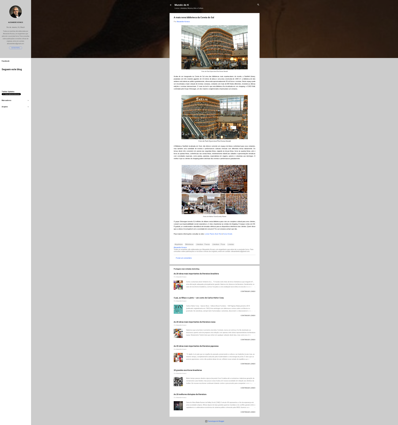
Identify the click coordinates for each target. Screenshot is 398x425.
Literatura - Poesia (203, 244)
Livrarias (231, 244)
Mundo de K (182, 5)
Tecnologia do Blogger (215, 421)
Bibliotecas (189, 244)
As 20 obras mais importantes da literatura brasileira (196, 274)
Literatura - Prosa (218, 244)
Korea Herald (227, 234)
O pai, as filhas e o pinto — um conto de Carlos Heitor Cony (199, 298)
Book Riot (218, 234)
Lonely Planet (209, 234)
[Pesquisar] (258, 4)
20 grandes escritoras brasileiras (188, 370)
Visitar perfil (15, 48)
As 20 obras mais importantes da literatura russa (194, 322)
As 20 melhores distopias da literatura (190, 394)
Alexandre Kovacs (15, 22)
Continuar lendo (248, 291)
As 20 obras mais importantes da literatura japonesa (196, 346)
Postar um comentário (184, 258)
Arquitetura (179, 244)
